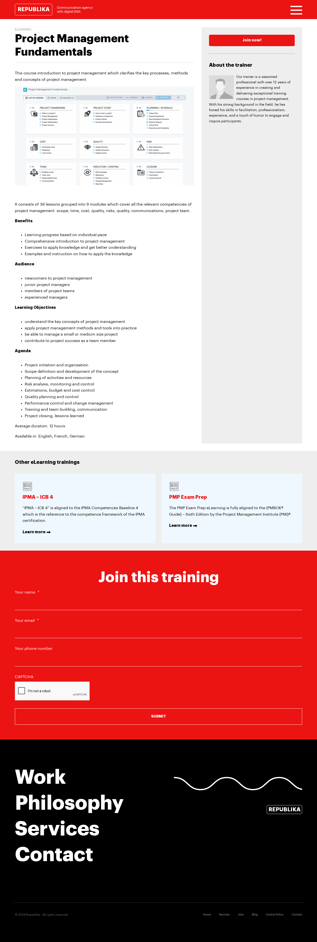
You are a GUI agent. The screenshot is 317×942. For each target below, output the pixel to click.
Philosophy (69, 803)
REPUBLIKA (34, 9)
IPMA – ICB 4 (38, 497)
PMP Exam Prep (188, 497)
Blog (255, 914)
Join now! (252, 40)
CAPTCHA (24, 677)
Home (207, 914)
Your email (27, 621)
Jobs (241, 914)
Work (40, 777)
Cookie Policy (275, 914)
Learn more (34, 532)
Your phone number (34, 649)
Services (57, 829)
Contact (54, 855)
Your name (27, 592)
